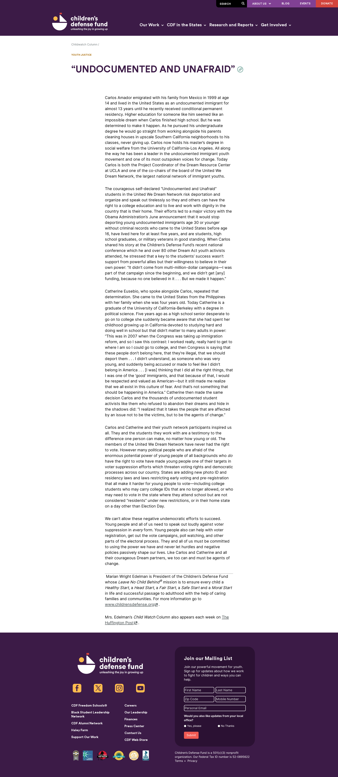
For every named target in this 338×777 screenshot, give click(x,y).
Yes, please (194, 726)
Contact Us (132, 733)
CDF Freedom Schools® (89, 705)
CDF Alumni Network (87, 723)
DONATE (327, 3)
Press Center (134, 726)
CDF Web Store (136, 739)
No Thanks (227, 726)
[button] (241, 69)
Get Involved (274, 25)
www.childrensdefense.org (129, 604)
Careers (130, 705)
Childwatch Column (84, 44)
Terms (179, 761)
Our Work (150, 25)
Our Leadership (135, 712)
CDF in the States (185, 25)
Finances (130, 719)
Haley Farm (79, 730)
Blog (285, 3)
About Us (259, 3)
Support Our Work (84, 737)
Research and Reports (231, 25)
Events (305, 3)
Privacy (192, 761)
